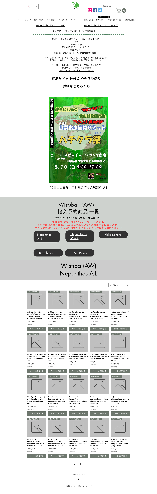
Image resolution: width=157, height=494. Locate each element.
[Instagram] (90, 10)
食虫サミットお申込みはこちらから (76, 70)
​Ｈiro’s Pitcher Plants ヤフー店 (50, 25)
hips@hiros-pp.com (79, 474)
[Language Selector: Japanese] (32, 6)
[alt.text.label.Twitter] (78, 479)
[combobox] (119, 285)
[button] (122, 10)
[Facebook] (95, 10)
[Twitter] (100, 10)
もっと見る (78, 464)
